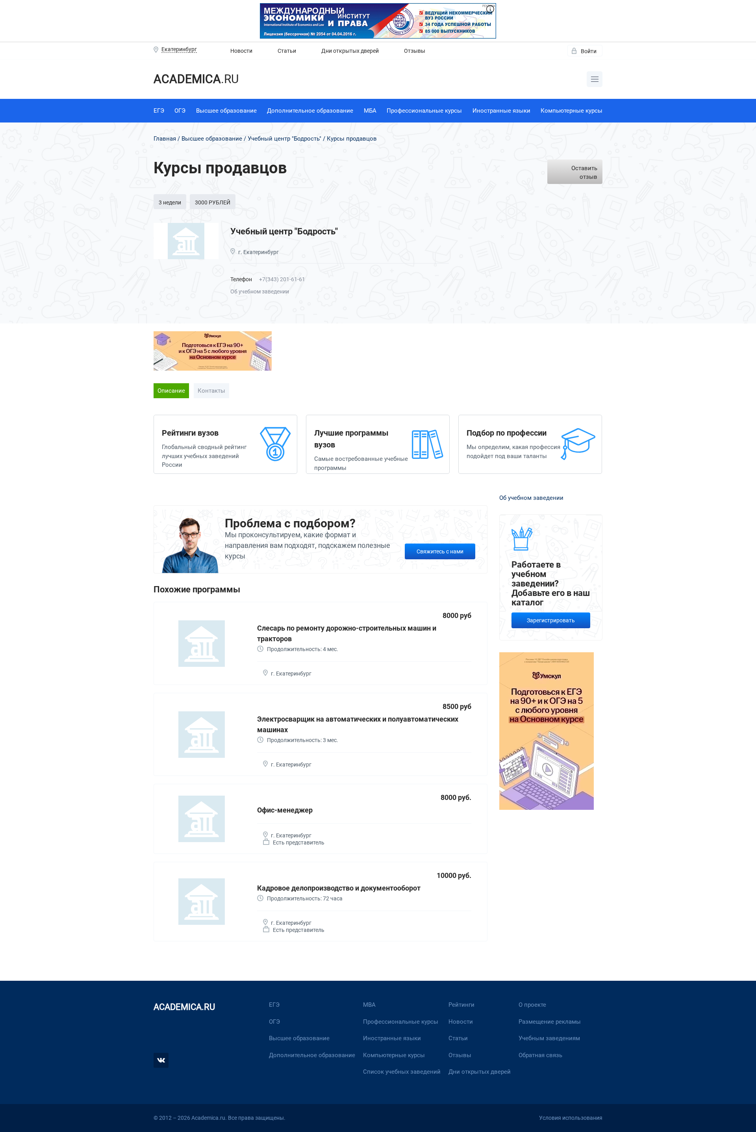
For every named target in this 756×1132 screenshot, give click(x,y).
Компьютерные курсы (571, 110)
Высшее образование (226, 110)
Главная (165, 138)
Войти (589, 51)
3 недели (170, 202)
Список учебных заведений (402, 1071)
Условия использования (570, 1118)
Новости (241, 51)
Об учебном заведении (259, 291)
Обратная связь (540, 1055)
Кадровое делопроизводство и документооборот (339, 888)
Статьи (287, 51)
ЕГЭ (159, 110)
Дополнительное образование (310, 110)
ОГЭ (179, 110)
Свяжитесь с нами (440, 551)
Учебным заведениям (549, 1038)
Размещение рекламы (550, 1021)
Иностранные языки (501, 110)
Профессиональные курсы (424, 110)
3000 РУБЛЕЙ (212, 202)
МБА (370, 110)
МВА (369, 1004)
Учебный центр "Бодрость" (284, 138)
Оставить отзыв (584, 173)
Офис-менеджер (285, 810)
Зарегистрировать (551, 620)
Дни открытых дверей (350, 51)
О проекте (532, 1004)
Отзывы (414, 51)
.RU (196, 79)
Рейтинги (461, 1004)
